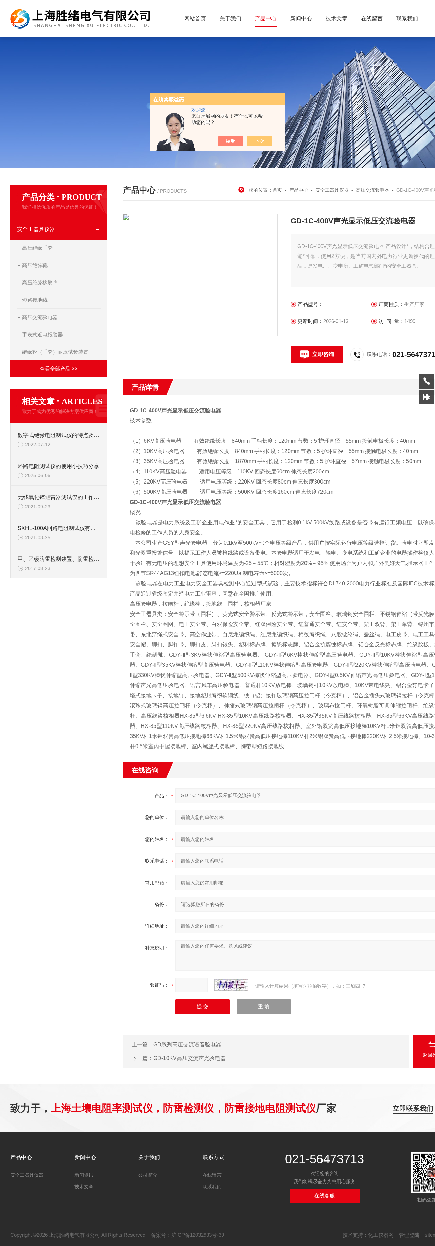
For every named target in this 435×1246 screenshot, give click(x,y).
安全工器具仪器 (36, 229)
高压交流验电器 (40, 317)
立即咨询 (323, 354)
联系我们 (407, 18)
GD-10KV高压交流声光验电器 (189, 1058)
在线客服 (324, 1195)
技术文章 (336, 18)
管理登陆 (409, 1235)
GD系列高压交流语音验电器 (187, 1044)
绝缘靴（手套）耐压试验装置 (55, 352)
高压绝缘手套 (37, 248)
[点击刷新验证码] (231, 985)
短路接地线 (35, 300)
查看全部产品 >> (59, 369)
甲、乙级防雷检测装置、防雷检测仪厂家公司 (59, 559)
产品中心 (266, 18)
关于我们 (230, 18)
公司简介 (147, 1175)
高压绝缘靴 (35, 265)
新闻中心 (301, 18)
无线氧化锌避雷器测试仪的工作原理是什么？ (59, 497)
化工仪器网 (381, 1235)
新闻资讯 (83, 1175)
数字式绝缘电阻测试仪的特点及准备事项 (59, 435)
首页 (277, 190)
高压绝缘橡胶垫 (40, 282)
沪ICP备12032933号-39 (197, 1235)
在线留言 (372, 18)
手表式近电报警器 (42, 334)
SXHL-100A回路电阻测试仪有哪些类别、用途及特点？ (59, 528)
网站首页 (195, 18)
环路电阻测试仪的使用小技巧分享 (58, 466)
